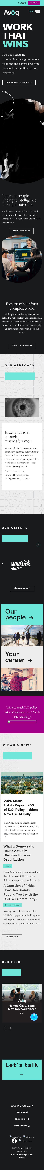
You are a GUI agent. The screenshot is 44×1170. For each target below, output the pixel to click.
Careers (22, 3)
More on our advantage (18, 82)
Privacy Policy (18, 1155)
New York (21, 1119)
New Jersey (21, 1126)
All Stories (11, 937)
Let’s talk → (22, 1070)
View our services (21, 346)
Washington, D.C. (21, 1106)
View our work (21, 589)
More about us (20, 231)
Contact (34, 3)
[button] (22, 1003)
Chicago (21, 1113)
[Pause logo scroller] (38, 544)
